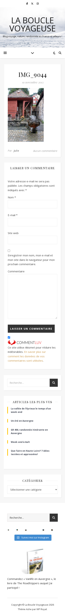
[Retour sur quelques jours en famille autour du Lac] (26, 530)
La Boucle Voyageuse (32, 24)
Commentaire (16, 271)
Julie (16, 150)
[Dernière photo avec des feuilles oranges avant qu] (52, 530)
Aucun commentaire (45, 151)
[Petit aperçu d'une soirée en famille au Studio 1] (34, 530)
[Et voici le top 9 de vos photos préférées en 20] (8, 530)
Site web (13, 233)
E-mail (13, 215)
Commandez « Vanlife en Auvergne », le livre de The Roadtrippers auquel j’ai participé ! (31, 583)
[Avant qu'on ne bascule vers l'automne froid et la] (43, 530)
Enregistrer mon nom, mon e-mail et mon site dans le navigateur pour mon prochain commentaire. (31, 259)
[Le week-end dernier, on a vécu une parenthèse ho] (17, 530)
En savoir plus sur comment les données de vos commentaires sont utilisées (27, 356)
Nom (12, 197)
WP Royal (41, 609)
